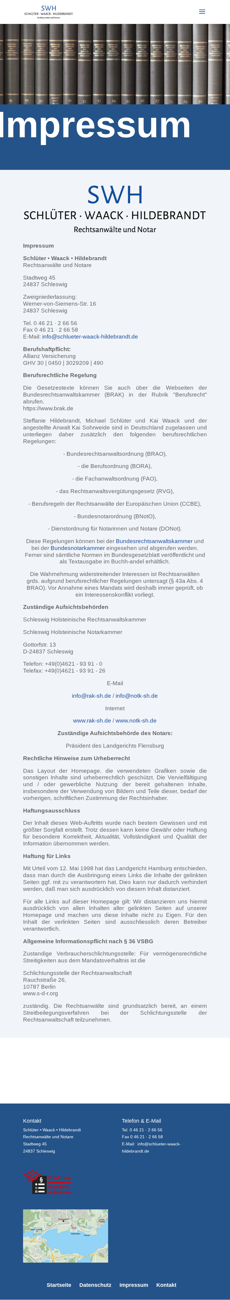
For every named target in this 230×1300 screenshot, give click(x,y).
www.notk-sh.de (136, 720)
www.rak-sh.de (92, 720)
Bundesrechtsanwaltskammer (154, 541)
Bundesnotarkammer (78, 548)
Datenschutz (95, 1285)
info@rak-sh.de (91, 696)
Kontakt (166, 1285)
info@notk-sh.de (137, 696)
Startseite (59, 1285)
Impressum (133, 1285)
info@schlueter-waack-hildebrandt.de (90, 336)
